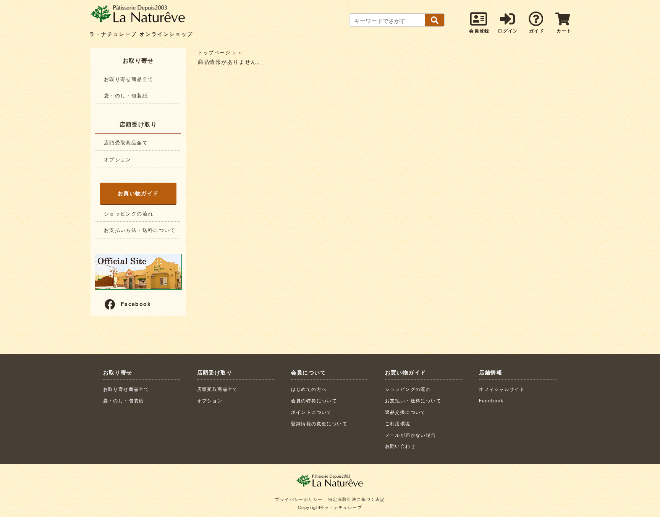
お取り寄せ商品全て (129, 79)
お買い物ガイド (138, 193)
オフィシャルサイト (502, 389)
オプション (117, 159)
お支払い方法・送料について (139, 229)
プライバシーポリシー (298, 499)
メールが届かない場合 (410, 434)
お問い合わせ (400, 445)
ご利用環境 (398, 423)
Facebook (136, 304)
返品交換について (405, 411)
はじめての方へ (309, 389)
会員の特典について (314, 400)
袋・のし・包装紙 (126, 95)
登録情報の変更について (319, 423)
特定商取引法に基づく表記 (356, 499)
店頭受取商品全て (126, 142)
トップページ (214, 52)
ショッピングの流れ (129, 213)
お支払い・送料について (413, 400)
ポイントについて (311, 411)
